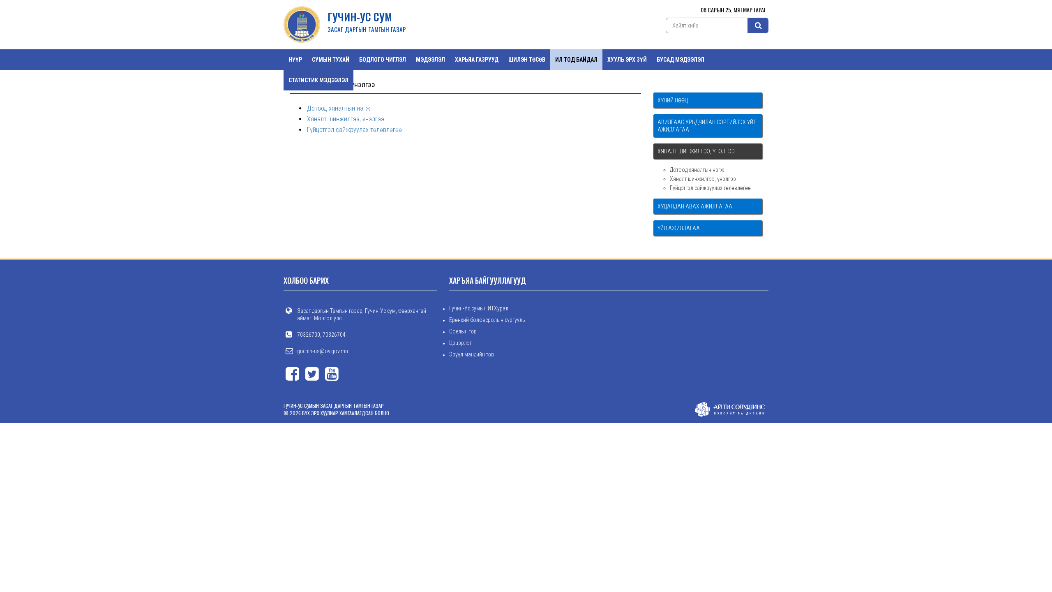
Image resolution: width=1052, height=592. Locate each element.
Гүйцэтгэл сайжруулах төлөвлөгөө (354, 130)
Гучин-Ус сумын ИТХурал (478, 308)
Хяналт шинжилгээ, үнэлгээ (345, 119)
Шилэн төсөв (526, 59)
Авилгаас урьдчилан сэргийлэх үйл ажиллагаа (707, 126)
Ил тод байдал (576, 59)
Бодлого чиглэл (382, 59)
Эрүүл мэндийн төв (471, 354)
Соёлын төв (463, 331)
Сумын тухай (330, 59)
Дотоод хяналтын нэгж (338, 108)
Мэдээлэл (430, 59)
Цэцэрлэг (460, 343)
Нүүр (295, 59)
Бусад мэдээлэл (680, 59)
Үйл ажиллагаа (679, 228)
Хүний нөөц (673, 100)
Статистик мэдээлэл (318, 80)
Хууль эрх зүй (627, 59)
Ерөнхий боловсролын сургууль (487, 320)
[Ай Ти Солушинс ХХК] (730, 409)
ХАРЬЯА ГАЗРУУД (476, 59)
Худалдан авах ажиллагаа (695, 206)
